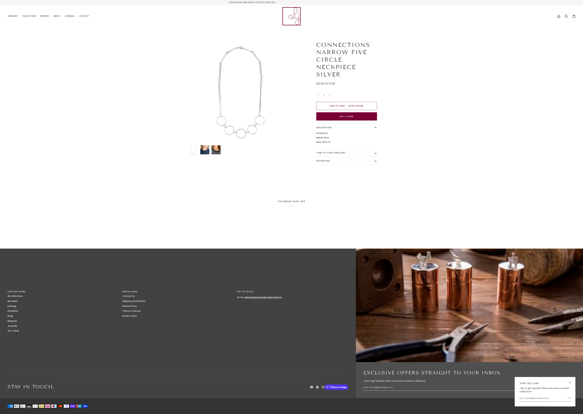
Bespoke (12, 320)
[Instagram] (323, 387)
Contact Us (128, 296)
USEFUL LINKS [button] (129, 291)
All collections (15, 296)
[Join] (568, 397)
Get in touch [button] (245, 291)
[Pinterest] (317, 387)
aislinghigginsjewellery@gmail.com (263, 297)
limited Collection (296, 2)
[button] (14, 16)
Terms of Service (131, 310)
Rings (10, 315)
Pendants (13, 310)
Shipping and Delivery (134, 301)
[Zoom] (240, 92)
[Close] (571, 381)
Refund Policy (129, 306)
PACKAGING (323, 160)
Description (324, 127)
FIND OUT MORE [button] (16, 291)
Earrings (12, 306)
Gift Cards (13, 330)
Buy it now (346, 116)
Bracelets (13, 301)
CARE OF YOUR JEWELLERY (331, 152)
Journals (12, 325)
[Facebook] (311, 387)
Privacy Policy (129, 315)
